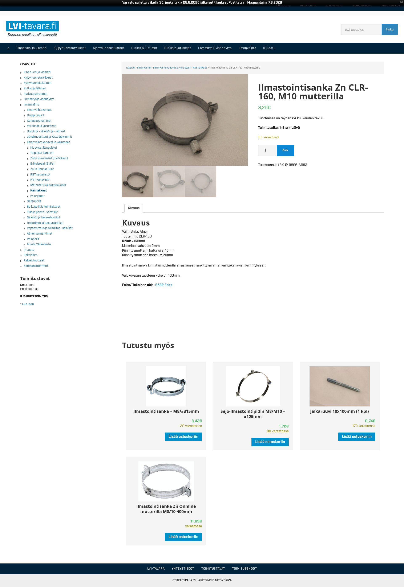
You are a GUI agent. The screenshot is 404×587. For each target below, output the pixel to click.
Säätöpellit (34, 201)
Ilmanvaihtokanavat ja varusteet (171, 67)
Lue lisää (28, 304)
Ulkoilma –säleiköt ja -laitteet (46, 131)
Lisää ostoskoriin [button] (183, 436)
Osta (285, 150)
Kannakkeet (200, 67)
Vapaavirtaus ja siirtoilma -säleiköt (50, 228)
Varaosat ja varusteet (41, 126)
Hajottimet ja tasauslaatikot (45, 223)
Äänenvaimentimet (39, 234)
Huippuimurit (35, 115)
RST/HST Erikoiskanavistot (48, 185)
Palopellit (33, 239)
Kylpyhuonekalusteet (38, 83)
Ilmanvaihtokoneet (39, 110)
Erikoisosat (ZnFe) (42, 164)
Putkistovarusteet (36, 94)
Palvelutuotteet (34, 261)
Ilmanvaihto (144, 67)
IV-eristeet (37, 196)
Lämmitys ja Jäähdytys (39, 99)
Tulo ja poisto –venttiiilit (42, 212)
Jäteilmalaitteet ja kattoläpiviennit (49, 137)
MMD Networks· (219, 580)
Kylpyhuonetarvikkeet (38, 78)
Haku (390, 29)
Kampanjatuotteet (36, 266)
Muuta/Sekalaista (39, 244)
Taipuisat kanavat (42, 153)
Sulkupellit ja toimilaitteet (43, 207)
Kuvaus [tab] (134, 208)
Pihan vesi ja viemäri (37, 72)
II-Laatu (29, 250)
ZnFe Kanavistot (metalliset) (49, 158)
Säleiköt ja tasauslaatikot (43, 217)
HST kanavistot (40, 180)
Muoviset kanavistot (43, 148)
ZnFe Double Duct (42, 169)
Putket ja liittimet (35, 88)
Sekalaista (30, 255)
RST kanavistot (40, 175)
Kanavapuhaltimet (39, 121)
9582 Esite (163, 285)
